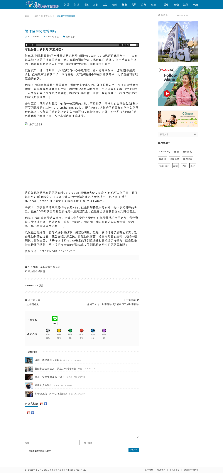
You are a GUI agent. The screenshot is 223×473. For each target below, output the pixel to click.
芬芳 (143, 4)
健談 (176, 151)
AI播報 (165, 4)
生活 (105, 4)
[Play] (27, 45)
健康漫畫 (187, 158)
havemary (164, 151)
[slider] (134, 45)
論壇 (153, 4)
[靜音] (128, 45)
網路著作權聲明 (36, 271)
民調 (134, 4)
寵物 (176, 4)
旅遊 (124, 4)
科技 (86, 4)
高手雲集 (149, 470)
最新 (36, 16)
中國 (184, 165)
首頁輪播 (48, 16)
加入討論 (32, 403)
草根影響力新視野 (50, 266)
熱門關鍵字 (164, 143)
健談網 (162, 158)
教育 (192, 165)
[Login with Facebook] (45, 403)
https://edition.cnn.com (58, 251)
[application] (82, 45)
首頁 (27, 16)
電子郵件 (88, 443)
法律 (185, 4)
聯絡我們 (161, 470)
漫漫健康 (174, 158)
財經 (76, 4)
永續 (195, 4)
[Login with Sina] (41, 403)
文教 (95, 4)
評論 (66, 4)
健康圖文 (187, 151)
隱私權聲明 (175, 470)
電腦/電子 (164, 165)
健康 (115, 4)
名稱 (27, 443)
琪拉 (57, 36)
